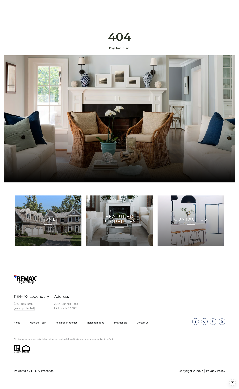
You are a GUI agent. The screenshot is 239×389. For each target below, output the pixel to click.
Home (17, 322)
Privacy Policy (215, 371)
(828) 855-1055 (23, 303)
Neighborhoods (95, 322)
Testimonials (120, 322)
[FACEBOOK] (195, 321)
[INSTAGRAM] (204, 321)
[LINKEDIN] (213, 321)
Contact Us (142, 322)
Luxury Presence (42, 371)
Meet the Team (38, 322)
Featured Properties (66, 322)
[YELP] (222, 321)
